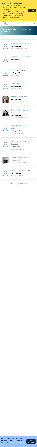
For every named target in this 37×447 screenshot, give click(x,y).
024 (24, 15)
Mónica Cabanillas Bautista (18, 142)
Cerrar (31, 10)
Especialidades (12, 29)
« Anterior (13, 183)
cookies (11, 442)
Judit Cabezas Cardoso (20, 157)
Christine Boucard (18, 70)
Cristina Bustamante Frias (19, 111)
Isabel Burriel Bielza (19, 97)
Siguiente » (23, 183)
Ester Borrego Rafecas (20, 43)
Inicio (3, 29)
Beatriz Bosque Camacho (21, 57)
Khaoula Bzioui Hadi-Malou (20, 127)
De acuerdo (31, 441)
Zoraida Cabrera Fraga (20, 171)
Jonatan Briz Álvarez (19, 83)
